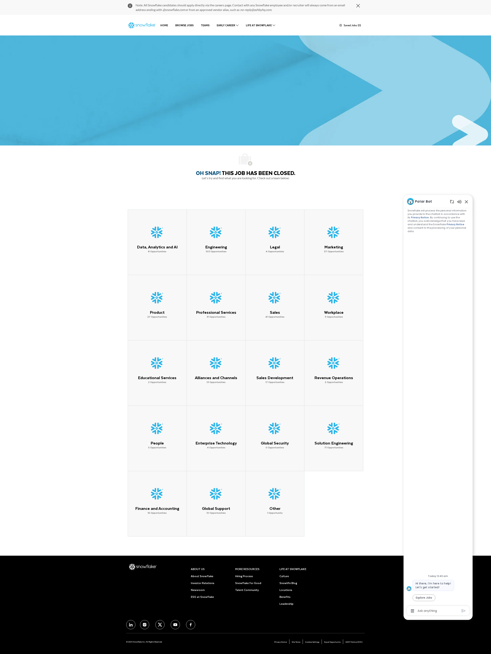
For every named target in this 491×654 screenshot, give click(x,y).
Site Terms (296, 642)
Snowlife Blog (288, 583)
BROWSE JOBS (184, 25)
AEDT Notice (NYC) (353, 642)
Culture (284, 576)
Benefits (284, 597)
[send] (463, 610)
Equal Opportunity (332, 642)
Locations (285, 590)
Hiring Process (244, 576)
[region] (438, 405)
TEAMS (205, 25)
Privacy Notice (280, 642)
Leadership (286, 603)
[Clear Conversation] (452, 201)
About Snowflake (202, 576)
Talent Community (247, 590)
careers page (223, 5)
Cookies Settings (312, 642)
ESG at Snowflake (202, 597)
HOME (164, 25)
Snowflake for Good (248, 583)
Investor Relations (202, 583)
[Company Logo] (142, 25)
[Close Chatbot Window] (466, 201)
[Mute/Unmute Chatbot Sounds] (459, 201)
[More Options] (412, 611)
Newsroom (198, 590)
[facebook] (130, 624)
